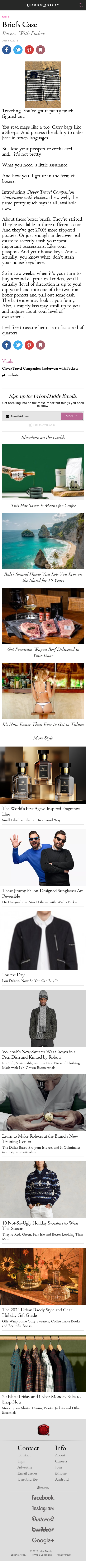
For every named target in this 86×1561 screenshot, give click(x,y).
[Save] (40, 49)
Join (58, 1467)
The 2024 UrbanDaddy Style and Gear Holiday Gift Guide (37, 1313)
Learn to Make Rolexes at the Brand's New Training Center (40, 1139)
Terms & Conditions (41, 1554)
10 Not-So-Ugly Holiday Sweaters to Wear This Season (40, 1226)
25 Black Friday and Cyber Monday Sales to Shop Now (41, 1399)
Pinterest (43, 1519)
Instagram (43, 1509)
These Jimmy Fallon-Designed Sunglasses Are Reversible (42, 893)
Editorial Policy (18, 1554)
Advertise (25, 1467)
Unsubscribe (28, 1479)
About (60, 1455)
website (13, 375)
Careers (61, 1461)
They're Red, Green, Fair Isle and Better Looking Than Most (42, 1237)
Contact (24, 1455)
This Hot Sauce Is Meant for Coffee (43, 505)
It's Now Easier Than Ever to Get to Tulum (43, 724)
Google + (43, 1541)
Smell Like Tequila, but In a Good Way (31, 820)
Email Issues (27, 1473)
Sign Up (71, 416)
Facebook (43, 1498)
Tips (21, 1461)
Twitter (43, 1530)
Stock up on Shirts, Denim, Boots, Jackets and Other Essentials (41, 1410)
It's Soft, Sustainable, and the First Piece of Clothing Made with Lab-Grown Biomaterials (41, 1065)
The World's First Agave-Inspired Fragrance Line (41, 811)
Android (62, 1479)
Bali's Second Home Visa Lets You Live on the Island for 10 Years (43, 577)
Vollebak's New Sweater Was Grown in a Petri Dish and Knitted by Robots (39, 1054)
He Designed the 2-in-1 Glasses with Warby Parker (39, 902)
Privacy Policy (64, 1554)
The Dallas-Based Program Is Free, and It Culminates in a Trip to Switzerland (41, 1150)
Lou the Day (13, 975)
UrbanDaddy (43, 5)
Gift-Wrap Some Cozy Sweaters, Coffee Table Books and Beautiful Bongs (41, 1323)
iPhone (61, 1473)
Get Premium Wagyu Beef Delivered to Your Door (43, 652)
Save (29, 49)
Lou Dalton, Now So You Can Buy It (30, 980)
